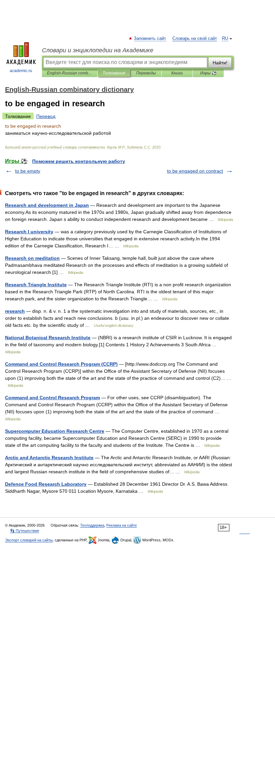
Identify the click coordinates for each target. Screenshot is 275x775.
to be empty (27, 171)
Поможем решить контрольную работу (78, 161)
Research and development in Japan (47, 205)
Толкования (114, 73)
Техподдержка (92, 525)
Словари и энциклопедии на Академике (97, 50)
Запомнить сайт (150, 38)
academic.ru (21, 70)
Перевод (45, 116)
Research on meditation (32, 258)
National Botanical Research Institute (48, 337)
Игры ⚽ (208, 73)
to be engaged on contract (195, 171)
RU (225, 38)
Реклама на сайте (121, 525)
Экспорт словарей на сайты (29, 540)
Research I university (29, 231)
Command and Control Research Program (52, 397)
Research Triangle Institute (36, 284)
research (15, 311)
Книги (177, 73)
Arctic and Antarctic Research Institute (49, 457)
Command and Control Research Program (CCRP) (61, 364)
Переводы (146, 73)
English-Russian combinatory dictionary (69, 73)
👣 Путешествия (24, 531)
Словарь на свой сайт (194, 38)
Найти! (220, 62)
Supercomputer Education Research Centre (54, 431)
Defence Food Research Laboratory (46, 484)
